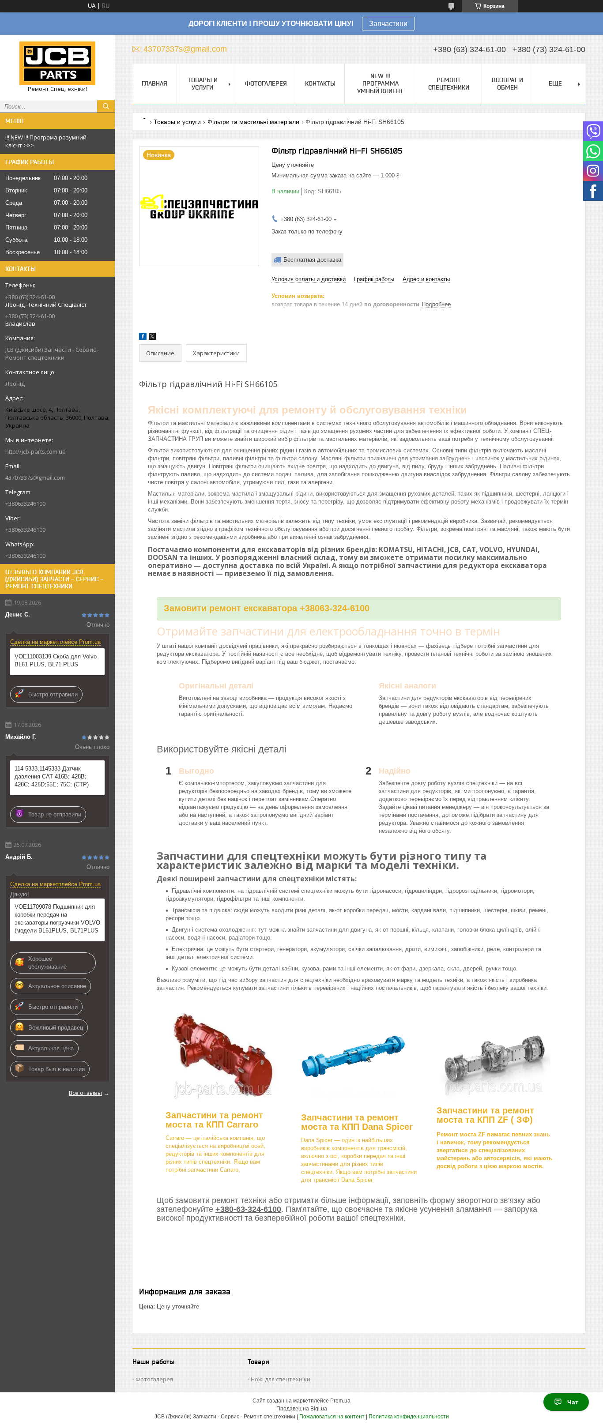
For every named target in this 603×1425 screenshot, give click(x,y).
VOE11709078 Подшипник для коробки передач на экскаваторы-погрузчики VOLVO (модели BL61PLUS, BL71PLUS (57, 918)
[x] (152, 338)
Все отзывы (85, 1093)
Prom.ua (340, 1401)
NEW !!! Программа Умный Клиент (380, 83)
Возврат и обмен (507, 83)
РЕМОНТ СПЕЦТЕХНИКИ (448, 83)
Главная (154, 83)
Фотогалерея (266, 83)
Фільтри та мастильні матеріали (253, 121)
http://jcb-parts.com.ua (35, 451)
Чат (572, 1402)
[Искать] (106, 106)
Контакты (320, 83)
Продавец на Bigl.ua (301, 1409)
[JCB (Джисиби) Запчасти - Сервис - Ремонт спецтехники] (57, 63)
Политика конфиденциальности (409, 1417)
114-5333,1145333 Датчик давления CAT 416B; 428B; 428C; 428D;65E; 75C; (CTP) (52, 776)
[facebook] (143, 338)
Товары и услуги (203, 83)
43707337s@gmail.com (35, 477)
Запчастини (388, 23)
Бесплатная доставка (312, 259)
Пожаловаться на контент (332, 1417)
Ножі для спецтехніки (280, 1379)
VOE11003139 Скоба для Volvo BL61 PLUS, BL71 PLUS (56, 660)
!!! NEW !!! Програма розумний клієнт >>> (46, 141)
